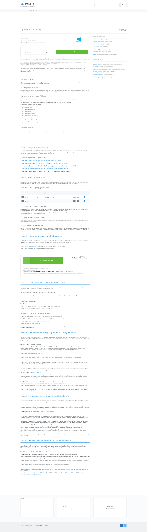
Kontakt (46, 525)
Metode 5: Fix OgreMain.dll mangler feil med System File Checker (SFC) (45, 169)
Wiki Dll (22, 498)
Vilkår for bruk (28, 525)
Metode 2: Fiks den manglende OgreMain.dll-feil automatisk (42, 160)
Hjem (21, 525)
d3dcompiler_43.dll (97, 43)
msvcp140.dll (96, 41)
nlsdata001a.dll (96, 69)
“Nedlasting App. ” (32, 246)
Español (53, 472)
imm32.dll (95, 71)
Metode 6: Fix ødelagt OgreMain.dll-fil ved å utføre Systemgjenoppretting (46, 171)
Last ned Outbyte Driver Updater (32, 299)
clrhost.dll (95, 64)
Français (58, 472)
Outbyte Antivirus (35, 372)
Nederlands (23, 474)
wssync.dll (95, 77)
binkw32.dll (95, 48)
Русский (74, 472)
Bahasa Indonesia (81, 472)
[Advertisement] (73, 20)
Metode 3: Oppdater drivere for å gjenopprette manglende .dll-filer (44, 163)
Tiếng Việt (34, 474)
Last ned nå (71, 52)
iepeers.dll (95, 72)
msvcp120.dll (96, 49)
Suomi (39, 474)
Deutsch (48, 472)
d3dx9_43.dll (95, 46)
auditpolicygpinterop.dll (98, 74)
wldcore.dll (95, 54)
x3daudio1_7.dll (96, 53)
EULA (56, 58)
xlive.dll (94, 44)
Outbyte (31, 58)
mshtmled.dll (96, 68)
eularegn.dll (95, 63)
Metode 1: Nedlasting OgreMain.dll (34, 158)
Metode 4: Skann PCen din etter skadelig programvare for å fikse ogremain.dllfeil (49, 166)
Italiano (63, 472)
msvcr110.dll (95, 51)
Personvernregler (61, 58)
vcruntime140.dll (96, 39)
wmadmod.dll (96, 66)
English (43, 472)
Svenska (29, 474)
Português (68, 472)
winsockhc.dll (96, 76)
